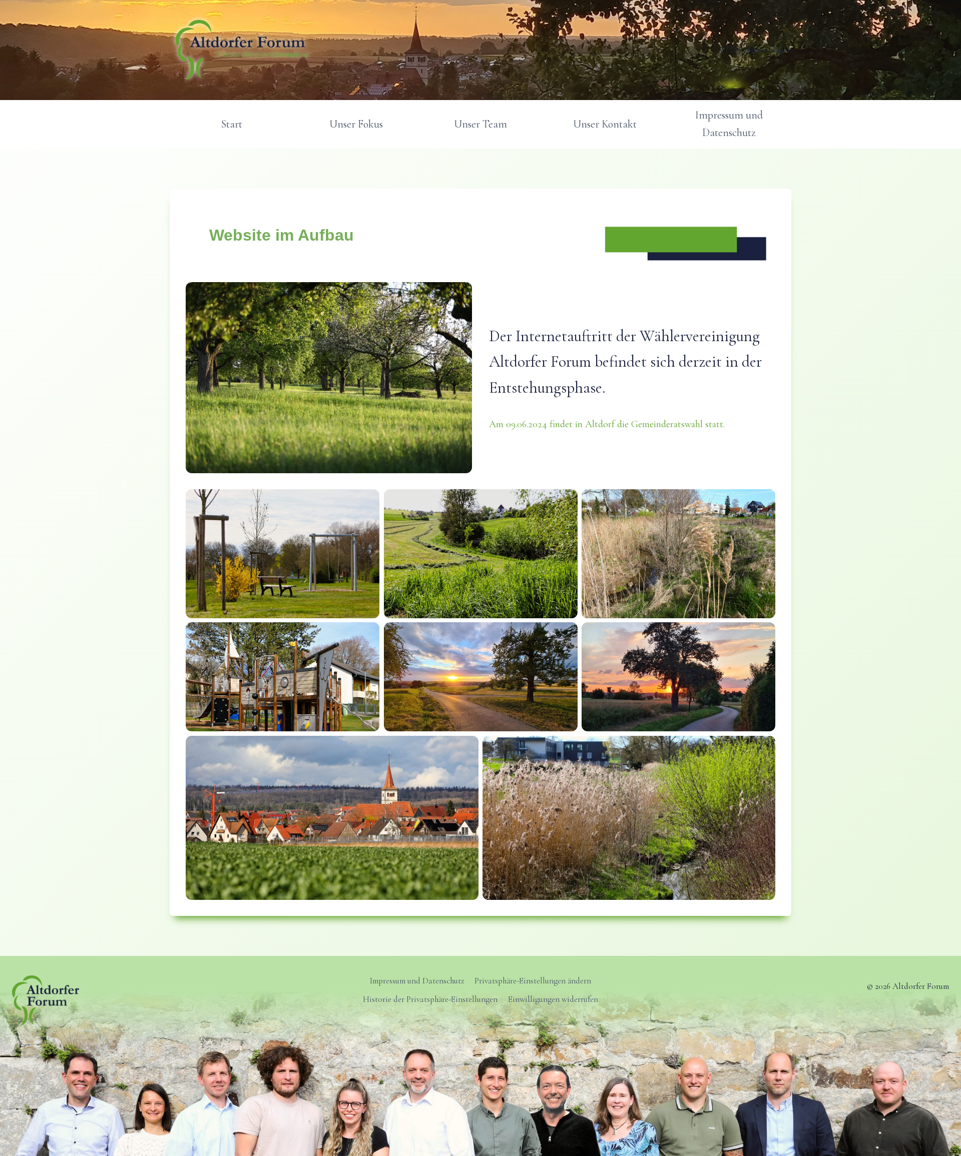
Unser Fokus (356, 124)
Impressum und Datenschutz (729, 124)
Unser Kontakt (605, 124)
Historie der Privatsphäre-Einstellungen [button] (430, 999)
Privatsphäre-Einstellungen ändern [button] (532, 980)
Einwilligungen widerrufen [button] (553, 999)
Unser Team (480, 124)
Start (231, 124)
